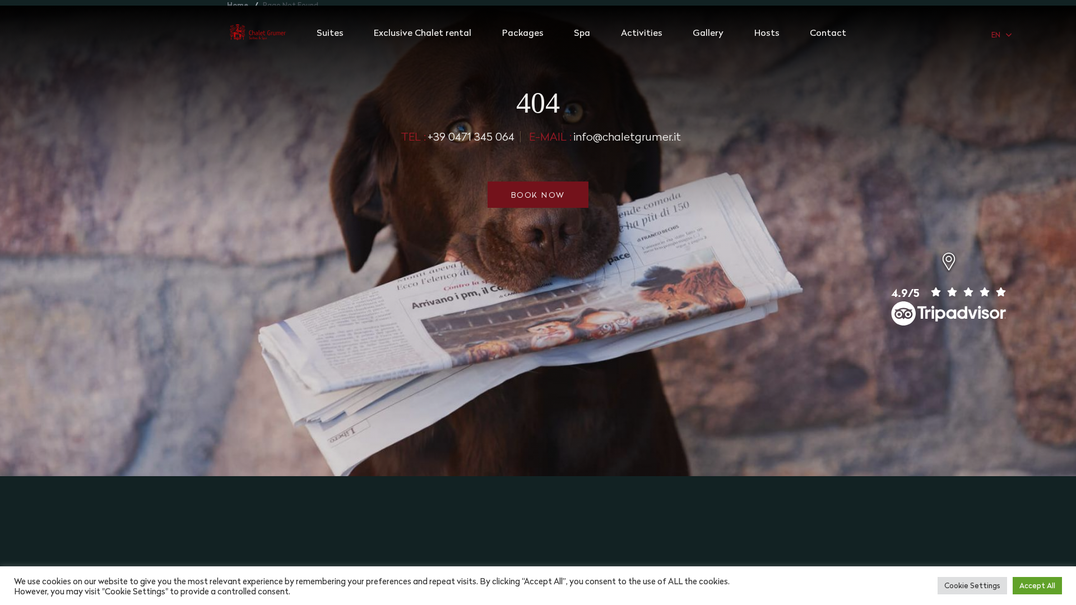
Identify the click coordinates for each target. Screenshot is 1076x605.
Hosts (767, 32)
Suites (330, 32)
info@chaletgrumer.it (605, 136)
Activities (641, 32)
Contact (828, 32)
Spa (582, 32)
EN (995, 35)
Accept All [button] (1037, 585)
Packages (523, 32)
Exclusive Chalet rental (422, 32)
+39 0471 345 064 (457, 136)
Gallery (708, 32)
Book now (538, 194)
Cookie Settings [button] (972, 585)
